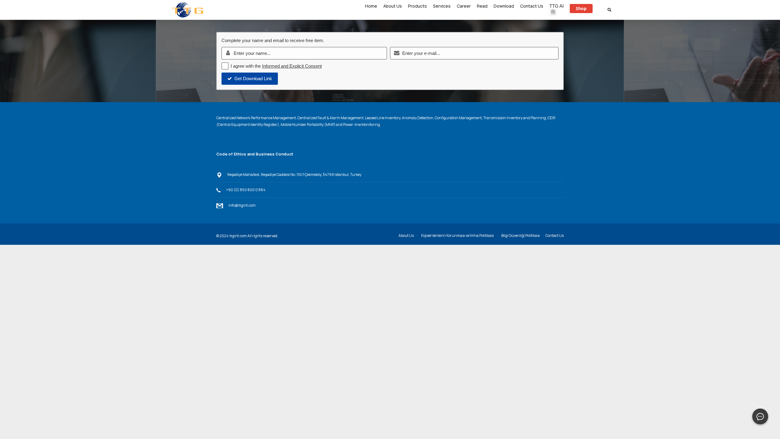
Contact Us (554, 235)
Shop (581, 8)
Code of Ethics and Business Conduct (254, 154)
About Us (406, 235)
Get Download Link (253, 78)
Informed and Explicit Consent (292, 66)
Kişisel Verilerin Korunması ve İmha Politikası (457, 235)
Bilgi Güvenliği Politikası (520, 235)
